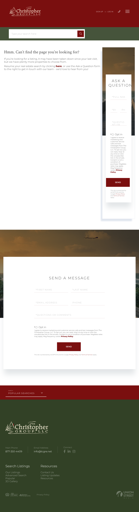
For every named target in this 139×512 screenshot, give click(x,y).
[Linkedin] (69, 451)
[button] (80, 34)
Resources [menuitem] (47, 478)
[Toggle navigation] (127, 11)
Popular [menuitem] (10, 478)
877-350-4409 (13, 451)
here (59, 66)
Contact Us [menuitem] (47, 472)
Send (118, 182)
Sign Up (99, 12)
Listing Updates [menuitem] (50, 475)
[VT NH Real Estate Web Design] (125, 494)
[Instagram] (73, 451)
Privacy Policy (120, 194)
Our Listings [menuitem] (12, 472)
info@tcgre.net (43, 451)
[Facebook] (65, 451)
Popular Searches (21, 393)
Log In (110, 12)
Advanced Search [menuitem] (15, 475)
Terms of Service (118, 196)
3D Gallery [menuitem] (11, 481)
